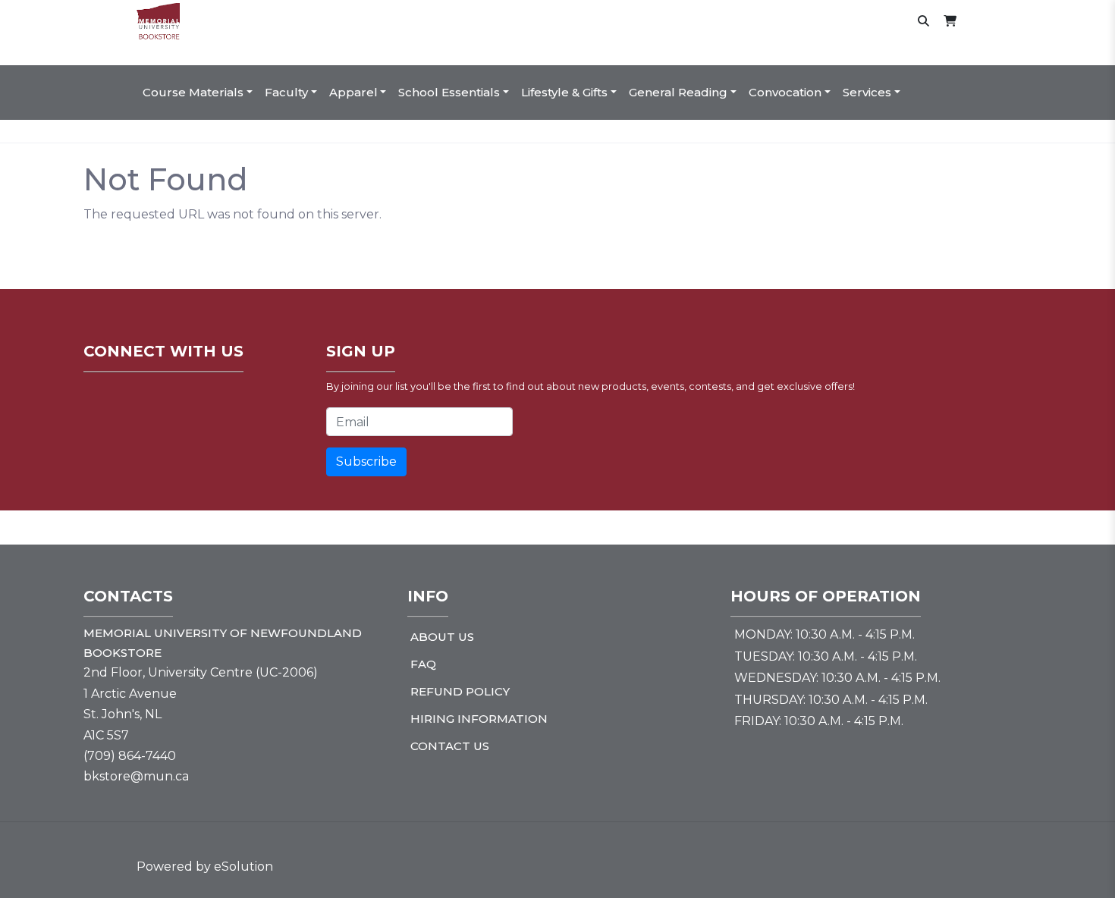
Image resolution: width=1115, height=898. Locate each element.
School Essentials (449, 92)
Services (867, 92)
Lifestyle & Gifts (564, 92)
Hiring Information (479, 718)
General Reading (678, 92)
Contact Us (449, 746)
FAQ (423, 664)
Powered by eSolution (205, 866)
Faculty (286, 92)
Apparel (353, 92)
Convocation (785, 92)
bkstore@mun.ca (136, 776)
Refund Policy (460, 691)
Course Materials (193, 92)
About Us (442, 637)
